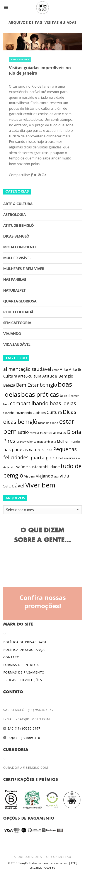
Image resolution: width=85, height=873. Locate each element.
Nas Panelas (14, 279)
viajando (44, 476)
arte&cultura (29, 376)
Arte (64, 369)
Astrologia (14, 215)
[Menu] (5, 7)
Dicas (69, 412)
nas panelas (15, 449)
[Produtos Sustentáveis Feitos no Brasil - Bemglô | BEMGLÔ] (42, 7)
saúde (22, 466)
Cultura (54, 412)
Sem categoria (17, 323)
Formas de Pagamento (23, 672)
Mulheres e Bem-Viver (23, 269)
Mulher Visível (17, 258)
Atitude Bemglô (18, 225)
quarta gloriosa (46, 457)
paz (49, 449)
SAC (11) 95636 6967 (23, 728)
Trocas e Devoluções (22, 680)
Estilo (23, 432)
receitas (69, 458)
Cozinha (9, 413)
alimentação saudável (27, 369)
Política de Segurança (24, 650)
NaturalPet (14, 290)
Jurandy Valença (26, 442)
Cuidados (39, 413)
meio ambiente (46, 442)
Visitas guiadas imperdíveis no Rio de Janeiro (40, 70)
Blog (46, 857)
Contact (58, 857)
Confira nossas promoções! (42, 601)
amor (55, 370)
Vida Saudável (16, 344)
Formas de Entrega (21, 665)
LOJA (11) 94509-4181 (24, 738)
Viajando (12, 334)
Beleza (9, 385)
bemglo (48, 384)
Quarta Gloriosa (19, 301)
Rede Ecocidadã (18, 312)
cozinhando (23, 413)
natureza (37, 449)
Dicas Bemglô (16, 236)
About (19, 857)
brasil (65, 395)
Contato (11, 657)
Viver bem (40, 485)
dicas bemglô (20, 422)
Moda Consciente (20, 247)
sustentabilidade (44, 466)
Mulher (63, 441)
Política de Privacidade (25, 642)
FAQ (68, 857)
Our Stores (33, 857)
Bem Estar (27, 385)
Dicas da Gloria (48, 423)
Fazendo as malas (53, 432)
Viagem (29, 476)
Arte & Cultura (20, 60)
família (34, 433)
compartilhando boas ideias (43, 403)
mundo (75, 441)
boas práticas (40, 394)
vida (56, 476)
